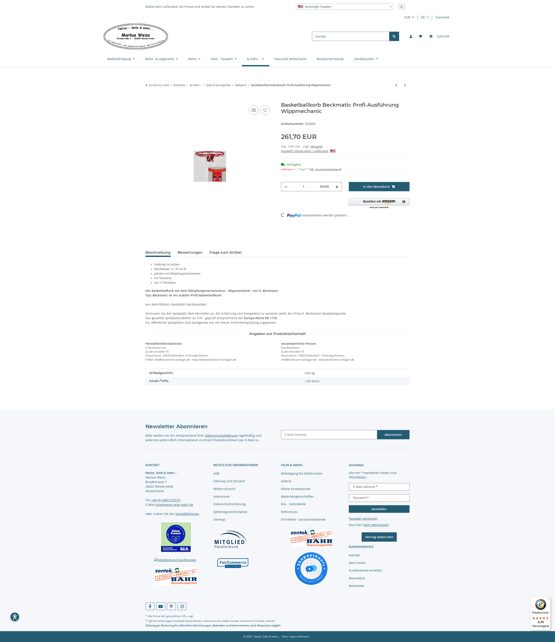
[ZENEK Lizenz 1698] (175, 576)
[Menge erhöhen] (337, 186)
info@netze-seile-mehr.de (174, 505)
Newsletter (357, 586)
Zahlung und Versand (229, 481)
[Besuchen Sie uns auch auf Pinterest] (171, 606)
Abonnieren (393, 435)
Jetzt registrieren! (376, 525)
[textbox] (344, 7)
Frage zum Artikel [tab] (225, 252)
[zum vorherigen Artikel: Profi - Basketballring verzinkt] (396, 85)
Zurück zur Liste (159, 85)
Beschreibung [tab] (158, 252)
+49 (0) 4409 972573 (166, 500)
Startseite (442, 17)
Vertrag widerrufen (379, 537)
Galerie (286, 481)
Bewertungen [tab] (190, 252)
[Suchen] (394, 36)
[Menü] (548, 599)
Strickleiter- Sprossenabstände (303, 519)
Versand (316, 146)
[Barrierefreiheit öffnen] (14, 617)
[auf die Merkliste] (265, 110)
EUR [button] (407, 17)
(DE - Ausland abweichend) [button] (325, 169)
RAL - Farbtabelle (293, 504)
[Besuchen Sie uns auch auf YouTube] (160, 606)
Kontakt (354, 555)
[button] (411, 36)
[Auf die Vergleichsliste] (253, 110)
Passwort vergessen (363, 518)
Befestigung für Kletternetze (301, 473)
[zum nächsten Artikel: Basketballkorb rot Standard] (405, 85)
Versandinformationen (289, 621)
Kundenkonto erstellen (365, 570)
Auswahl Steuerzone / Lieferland (305, 151)
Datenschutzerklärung (221, 435)
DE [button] (423, 17)
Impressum (221, 496)
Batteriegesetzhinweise (230, 512)
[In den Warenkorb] (148, 99)
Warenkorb (357, 578)
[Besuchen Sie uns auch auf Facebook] (149, 606)
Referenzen (289, 512)
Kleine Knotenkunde (295, 489)
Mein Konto (357, 563)
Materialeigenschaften (297, 496)
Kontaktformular (187, 514)
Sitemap (219, 519)
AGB (216, 473)
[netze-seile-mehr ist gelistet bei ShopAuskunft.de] (311, 568)
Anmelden (379, 509)
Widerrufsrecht (224, 489)
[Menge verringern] (286, 186)
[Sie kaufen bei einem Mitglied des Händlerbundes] (230, 539)
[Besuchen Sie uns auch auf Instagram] (182, 606)
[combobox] (344, 7)
